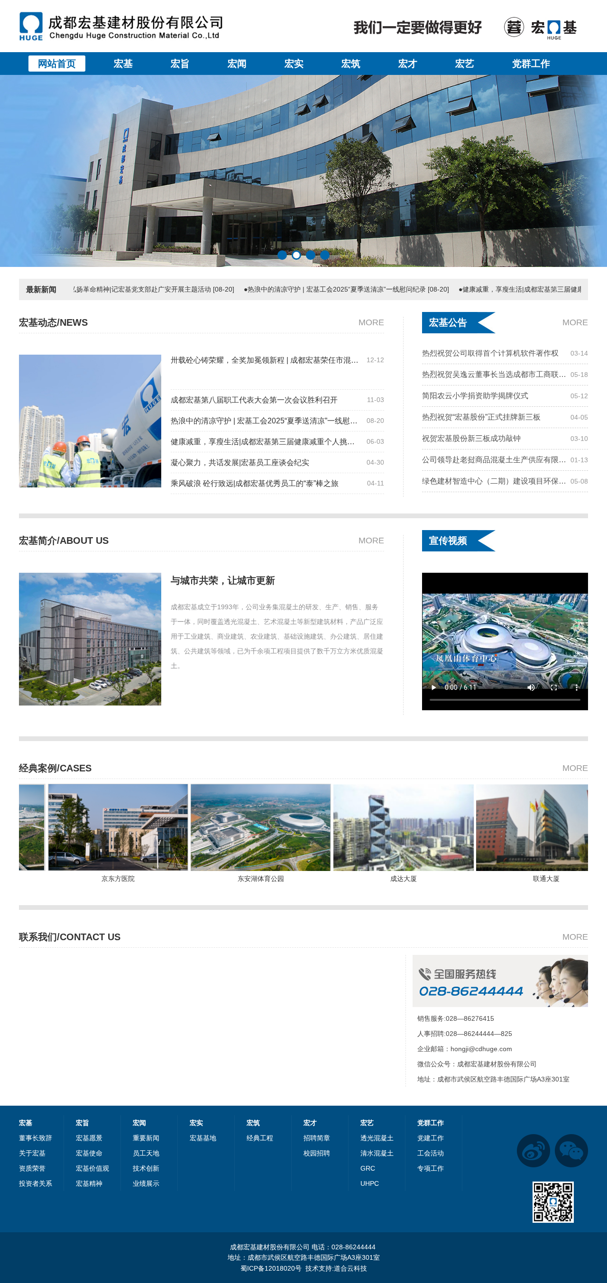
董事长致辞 (35, 1138)
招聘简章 (317, 1138)
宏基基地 (203, 1138)
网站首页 (57, 63)
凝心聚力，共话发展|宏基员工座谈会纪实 (240, 462)
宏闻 (237, 63)
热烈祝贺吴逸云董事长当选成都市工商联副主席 (496, 469)
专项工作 (430, 1168)
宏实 (294, 63)
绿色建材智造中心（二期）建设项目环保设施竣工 (496, 426)
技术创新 (146, 1168)
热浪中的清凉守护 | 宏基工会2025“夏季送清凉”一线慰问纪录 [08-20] (297, 289)
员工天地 (146, 1153)
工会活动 (430, 1153)
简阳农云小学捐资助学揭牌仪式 (475, 490)
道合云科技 (350, 1268)
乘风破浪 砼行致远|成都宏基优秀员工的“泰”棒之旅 (255, 483)
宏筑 (350, 63)
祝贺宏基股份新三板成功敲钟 (471, 383)
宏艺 (464, 63)
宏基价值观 (92, 1168)
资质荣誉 (32, 1168)
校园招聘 (317, 1153)
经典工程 (260, 1138)
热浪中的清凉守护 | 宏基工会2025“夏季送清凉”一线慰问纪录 (266, 421)
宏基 (123, 63)
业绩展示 (146, 1183)
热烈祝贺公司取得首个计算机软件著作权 (490, 447)
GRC (367, 1168)
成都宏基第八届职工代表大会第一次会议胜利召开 (254, 400)
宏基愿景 (89, 1138)
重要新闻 (146, 1138)
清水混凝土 (377, 1153)
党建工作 (430, 1138)
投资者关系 (35, 1183)
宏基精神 (89, 1183)
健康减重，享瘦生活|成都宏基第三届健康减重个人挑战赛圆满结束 (266, 442)
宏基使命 (89, 1153)
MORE (371, 322)
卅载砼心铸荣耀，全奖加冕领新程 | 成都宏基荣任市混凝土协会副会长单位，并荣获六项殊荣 (266, 360)
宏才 (407, 63)
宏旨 (180, 63)
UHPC (369, 1183)
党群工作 (531, 63)
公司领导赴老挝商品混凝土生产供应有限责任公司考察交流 (496, 405)
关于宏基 (32, 1153)
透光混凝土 (377, 1138)
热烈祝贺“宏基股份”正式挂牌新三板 (481, 362)
